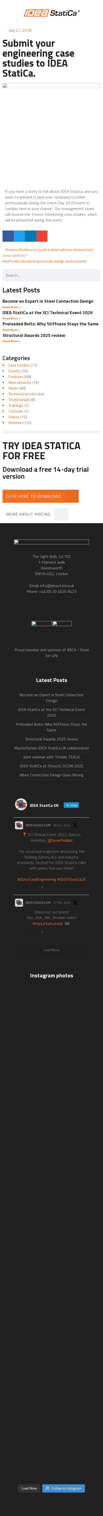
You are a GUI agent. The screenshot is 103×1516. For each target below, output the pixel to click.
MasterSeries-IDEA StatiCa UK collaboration (51, 748)
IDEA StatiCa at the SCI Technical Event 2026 (47, 312)
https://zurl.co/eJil (47, 923)
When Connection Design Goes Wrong (52, 775)
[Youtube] (41, 610)
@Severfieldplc (60, 840)
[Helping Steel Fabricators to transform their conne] (51, 1348)
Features (16, 377)
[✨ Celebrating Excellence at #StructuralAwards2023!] (51, 1137)
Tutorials (15, 411)
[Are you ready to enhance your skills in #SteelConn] (51, 1023)
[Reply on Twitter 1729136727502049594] (18, 932)
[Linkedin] (52, 610)
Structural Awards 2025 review (33, 335)
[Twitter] (30, 610)
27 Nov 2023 (61, 902)
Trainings (16, 405)
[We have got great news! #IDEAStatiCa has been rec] (51, 1215)
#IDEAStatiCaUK (71, 879)
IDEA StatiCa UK (38, 825)
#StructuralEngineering (37, 879)
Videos (14, 417)
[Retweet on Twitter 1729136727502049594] (26, 932)
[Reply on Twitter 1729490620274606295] (18, 887)
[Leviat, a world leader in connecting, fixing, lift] (51, 1277)
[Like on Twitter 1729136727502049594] (35, 932)
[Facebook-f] (19, 610)
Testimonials (19, 400)
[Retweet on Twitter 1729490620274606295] (26, 887)
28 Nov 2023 (61, 825)
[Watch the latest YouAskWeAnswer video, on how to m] (51, 1417)
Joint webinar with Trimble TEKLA (51, 757)
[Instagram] (63, 610)
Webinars (16, 423)
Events (14, 371)
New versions (19, 382)
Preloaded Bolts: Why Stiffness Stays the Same (50, 323)
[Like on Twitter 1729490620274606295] (35, 887)
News (13, 388)
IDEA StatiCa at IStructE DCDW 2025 (52, 766)
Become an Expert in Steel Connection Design (48, 301)
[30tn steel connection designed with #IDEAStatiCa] (51, 1240)
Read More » (11, 307)
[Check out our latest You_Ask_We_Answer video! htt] (51, 1069)
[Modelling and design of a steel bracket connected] (51, 1463)
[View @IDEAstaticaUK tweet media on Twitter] (67, 923)
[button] (8, 236)
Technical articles (22, 394)
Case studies (19, 365)
